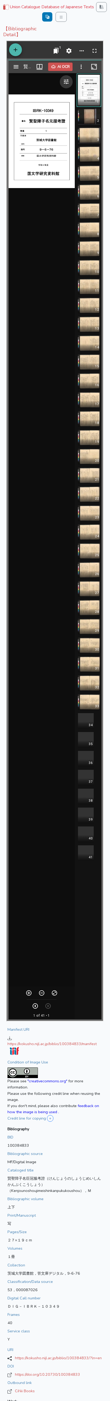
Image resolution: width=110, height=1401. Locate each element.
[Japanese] (47, 17)
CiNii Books (25, 1391)
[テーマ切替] (101, 7)
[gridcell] (48, 7)
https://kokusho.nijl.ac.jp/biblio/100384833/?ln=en (58, 1358)
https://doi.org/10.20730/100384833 (47, 1374)
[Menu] (61, 17)
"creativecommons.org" (47, 1081)
